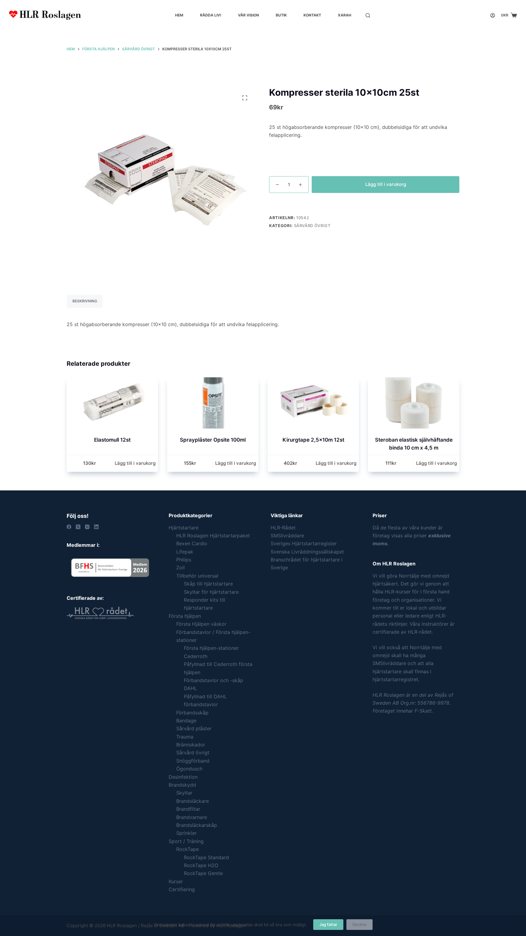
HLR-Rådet (283, 528)
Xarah (344, 15)
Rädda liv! (210, 15)
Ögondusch (189, 769)
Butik (281, 15)
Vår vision (248, 15)
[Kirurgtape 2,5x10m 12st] (313, 403)
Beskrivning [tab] (84, 301)
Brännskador (190, 745)
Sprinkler (186, 833)
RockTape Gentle (203, 873)
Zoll (180, 567)
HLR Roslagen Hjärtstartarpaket (213, 535)
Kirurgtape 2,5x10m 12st (313, 440)
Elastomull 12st (112, 440)
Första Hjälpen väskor (201, 624)
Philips (183, 560)
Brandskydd (182, 785)
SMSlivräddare (287, 535)
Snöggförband (192, 761)
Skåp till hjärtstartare (208, 584)
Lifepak (184, 552)
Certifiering (182, 889)
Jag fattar (328, 924)
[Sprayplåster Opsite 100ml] (212, 403)
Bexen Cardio (191, 543)
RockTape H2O (201, 865)
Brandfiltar (188, 809)
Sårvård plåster (194, 728)
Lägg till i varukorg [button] (135, 463)
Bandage (186, 720)
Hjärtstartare (183, 528)
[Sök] (368, 15)
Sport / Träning (186, 841)
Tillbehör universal (197, 576)
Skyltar (184, 793)
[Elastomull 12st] (112, 403)
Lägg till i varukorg (385, 184)
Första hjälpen (185, 616)
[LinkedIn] (96, 527)
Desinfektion (183, 777)
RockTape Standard (206, 857)
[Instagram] (87, 527)
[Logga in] (492, 15)
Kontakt (312, 15)
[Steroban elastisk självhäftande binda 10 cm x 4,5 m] (413, 403)
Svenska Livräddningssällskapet (307, 552)
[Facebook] (69, 527)
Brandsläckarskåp (196, 825)
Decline (359, 924)
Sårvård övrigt (312, 225)
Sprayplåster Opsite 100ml (213, 440)
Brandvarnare (191, 817)
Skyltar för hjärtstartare (211, 592)
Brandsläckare (192, 801)
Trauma (184, 737)
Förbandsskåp (192, 713)
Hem (179, 15)
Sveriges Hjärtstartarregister (304, 543)
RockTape (187, 849)
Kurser (176, 881)
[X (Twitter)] (78, 527)
